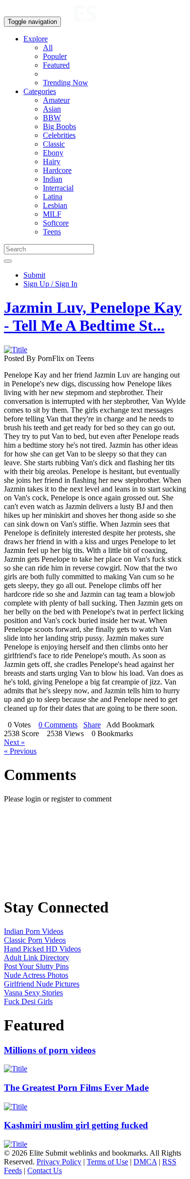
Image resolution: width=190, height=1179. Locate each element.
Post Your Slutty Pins (36, 966)
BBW (52, 118)
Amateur (56, 100)
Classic (54, 144)
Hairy (51, 161)
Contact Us (44, 1170)
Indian (52, 179)
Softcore (56, 223)
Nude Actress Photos (36, 975)
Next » (14, 742)
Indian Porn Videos (33, 931)
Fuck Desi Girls (28, 1001)
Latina (52, 196)
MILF (52, 214)
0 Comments (57, 725)
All (48, 47)
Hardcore (57, 170)
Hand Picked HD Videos (42, 949)
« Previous (20, 751)
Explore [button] (35, 39)
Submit (34, 275)
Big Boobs (59, 126)
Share (92, 725)
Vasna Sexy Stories (33, 993)
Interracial (58, 188)
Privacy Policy (59, 1162)
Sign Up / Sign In (50, 284)
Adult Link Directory (36, 957)
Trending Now (65, 82)
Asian (52, 109)
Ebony (53, 153)
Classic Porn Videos (35, 940)
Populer (55, 56)
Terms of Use (107, 1162)
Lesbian (55, 205)
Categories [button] (39, 91)
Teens (52, 232)
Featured (56, 65)
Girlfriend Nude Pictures (41, 984)
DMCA (145, 1162)
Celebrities (59, 135)
